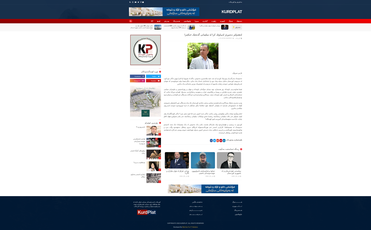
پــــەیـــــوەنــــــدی (196, 206)
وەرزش (166, 21)
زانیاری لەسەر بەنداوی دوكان (138, 176)
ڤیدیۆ (158, 21)
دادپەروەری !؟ (140, 127)
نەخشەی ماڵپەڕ (197, 202)
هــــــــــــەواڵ (237, 202)
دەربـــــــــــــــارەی (195, 210)
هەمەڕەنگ (176, 21)
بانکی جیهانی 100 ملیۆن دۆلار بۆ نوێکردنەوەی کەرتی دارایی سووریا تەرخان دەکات (175, 27)
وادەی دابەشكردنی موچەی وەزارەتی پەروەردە (139, 141)
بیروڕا (197, 21)
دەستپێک (239, 21)
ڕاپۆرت (213, 21)
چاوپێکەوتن (187, 21)
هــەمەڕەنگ (238, 210)
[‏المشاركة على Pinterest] (221, 140)
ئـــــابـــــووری (237, 206)
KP (152, 21)
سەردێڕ (237, 27)
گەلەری (205, 21)
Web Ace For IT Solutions (190, 227)
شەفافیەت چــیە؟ (139, 162)
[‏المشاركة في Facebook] (211, 140)
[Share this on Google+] (217, 140)
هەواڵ (231, 21)
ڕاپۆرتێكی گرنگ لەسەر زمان (137, 152)
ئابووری (222, 21)
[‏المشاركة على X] (214, 140)
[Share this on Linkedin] (224, 140)
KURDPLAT (232, 12)
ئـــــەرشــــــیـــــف (195, 214)
